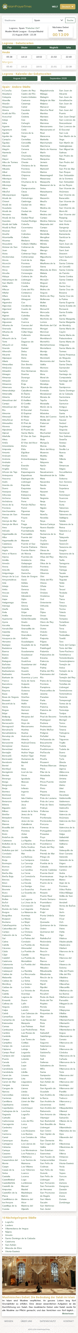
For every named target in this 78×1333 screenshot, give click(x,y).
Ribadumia (45, 974)
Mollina (43, 306)
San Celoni (45, 1131)
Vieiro (62, 928)
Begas (5, 710)
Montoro (44, 368)
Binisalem (7, 817)
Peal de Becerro (48, 716)
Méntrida (44, 240)
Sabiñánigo (46, 1036)
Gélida (24, 583)
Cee (23, 120)
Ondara (44, 593)
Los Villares (27, 1166)
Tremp (62, 736)
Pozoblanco (46, 844)
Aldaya (5, 276)
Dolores (25, 361)
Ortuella (44, 619)
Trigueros (63, 739)
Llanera (25, 1085)
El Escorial (26, 410)
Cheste (24, 162)
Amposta (6, 449)
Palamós (44, 651)
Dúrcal (24, 381)
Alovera (6, 426)
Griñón (24, 638)
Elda (23, 449)
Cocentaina (27, 227)
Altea (4, 439)
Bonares (6, 857)
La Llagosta (27, 909)
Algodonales (8, 319)
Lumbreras (26, 1183)
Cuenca (25, 322)
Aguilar (5, 133)
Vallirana (63, 844)
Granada (25, 625)
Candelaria (7, 1069)
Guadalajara (27, 641)
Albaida (6, 169)
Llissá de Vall (27, 1098)
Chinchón (26, 172)
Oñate (43, 586)
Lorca (24, 1124)
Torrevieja (64, 710)
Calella (5, 994)
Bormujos (6, 863)
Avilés (5, 615)
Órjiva (43, 612)
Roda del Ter (46, 1000)
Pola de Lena (47, 801)
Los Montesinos (29, 1150)
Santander (64, 368)
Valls (61, 847)
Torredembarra (66, 658)
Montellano (45, 348)
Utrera (62, 791)
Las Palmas (27, 1026)
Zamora (63, 1183)
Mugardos (45, 436)
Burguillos (7, 915)
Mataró (43, 195)
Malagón (44, 97)
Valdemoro (64, 801)
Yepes (62, 1173)
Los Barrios (26, 1134)
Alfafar (5, 293)
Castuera (25, 100)
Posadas (44, 834)
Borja (4, 860)
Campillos (7, 1042)
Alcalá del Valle (9, 224)
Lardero (25, 1007)
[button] (67, 6)
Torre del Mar (65, 648)
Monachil (44, 309)
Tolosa (62, 615)
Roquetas (45, 1010)
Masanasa (45, 178)
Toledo (62, 612)
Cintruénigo (27, 198)
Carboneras (8, 1121)
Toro (61, 641)
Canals (5, 1062)
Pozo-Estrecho (47, 840)
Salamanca (45, 1046)
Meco (43, 204)
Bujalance (7, 896)
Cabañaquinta (9, 925)
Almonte (6, 413)
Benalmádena (9, 733)
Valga (62, 834)
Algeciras (6, 306)
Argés (5, 550)
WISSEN (8, 1321)
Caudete (25, 110)
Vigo (61, 935)
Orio (42, 609)
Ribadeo (44, 967)
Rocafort (44, 994)
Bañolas (6, 664)
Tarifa (62, 560)
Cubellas (25, 315)
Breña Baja (7, 876)
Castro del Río (28, 94)
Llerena (25, 1095)
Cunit (23, 338)
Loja (23, 1117)
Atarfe (5, 609)
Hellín (24, 703)
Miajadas (44, 247)
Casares (6, 1153)
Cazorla (25, 113)
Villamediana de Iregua (16, 1228)
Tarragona (64, 563)
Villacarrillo (64, 987)
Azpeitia (6, 632)
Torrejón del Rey (67, 677)
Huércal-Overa (28, 742)
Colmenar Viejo (28, 253)
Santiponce (65, 387)
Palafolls (44, 645)
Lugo (23, 1179)
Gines (24, 602)
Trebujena (64, 733)
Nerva (43, 504)
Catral (24, 107)
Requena (44, 954)
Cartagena (7, 1144)
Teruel (62, 589)
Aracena (6, 478)
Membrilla (44, 234)
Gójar (24, 612)
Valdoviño (64, 808)
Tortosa (63, 726)
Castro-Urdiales (28, 97)
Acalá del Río (9, 113)
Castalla (6, 1176)
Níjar (42, 511)
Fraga (24, 524)
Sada (43, 1039)
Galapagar (26, 563)
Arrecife (6, 570)
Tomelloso (64, 622)
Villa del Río (65, 974)
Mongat (44, 328)
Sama (43, 1072)
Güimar (24, 700)
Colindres (26, 234)
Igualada (25, 778)
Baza (4, 694)
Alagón (5, 149)
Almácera (6, 368)
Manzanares (46, 126)
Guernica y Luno (29, 677)
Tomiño (62, 625)
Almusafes (7, 423)
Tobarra (63, 606)
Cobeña (25, 224)
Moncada (44, 312)
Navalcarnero (46, 472)
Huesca (25, 746)
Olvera (43, 583)
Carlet (5, 1131)
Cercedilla (26, 143)
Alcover (6, 266)
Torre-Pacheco (66, 651)
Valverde (63, 857)
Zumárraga (64, 1202)
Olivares (44, 570)
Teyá (61, 596)
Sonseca (63, 485)
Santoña (63, 400)
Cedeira (25, 116)
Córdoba (25, 283)
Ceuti (23, 152)
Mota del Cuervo (48, 416)
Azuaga (6, 635)
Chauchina (26, 159)
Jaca (23, 804)
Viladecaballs (65, 941)
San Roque (65, 172)
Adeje (5, 120)
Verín (61, 912)
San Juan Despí (67, 116)
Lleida (24, 1091)
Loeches (25, 1111)
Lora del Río (27, 1121)
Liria (23, 1078)
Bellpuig (6, 716)
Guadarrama (27, 651)
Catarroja (25, 103)
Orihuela (44, 606)
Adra (4, 123)
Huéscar (25, 749)
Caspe (5, 1166)
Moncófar (44, 315)
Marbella (44, 139)
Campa (5, 1039)
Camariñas (7, 1016)
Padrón (43, 635)
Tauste (62, 573)
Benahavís (7, 729)
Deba (24, 351)
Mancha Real (46, 110)
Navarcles (45, 482)
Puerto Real (46, 896)
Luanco (25, 1173)
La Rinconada (28, 974)
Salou (43, 1056)
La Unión (25, 987)
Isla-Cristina (27, 798)
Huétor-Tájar (27, 756)
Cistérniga (26, 201)
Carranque (7, 1140)
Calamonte (7, 964)
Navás (43, 485)
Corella (24, 286)
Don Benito (26, 364)
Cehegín (25, 123)
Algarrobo (7, 302)
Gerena (25, 589)
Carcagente (8, 1124)
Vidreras (63, 925)
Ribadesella (46, 971)
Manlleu (44, 120)
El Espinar (26, 413)
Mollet (43, 302)
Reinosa (44, 948)
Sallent (43, 1049)
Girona (24, 606)
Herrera (25, 713)
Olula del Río (46, 579)
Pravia (43, 850)
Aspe (4, 599)
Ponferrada (45, 817)
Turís (61, 759)
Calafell (6, 958)
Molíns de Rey (47, 296)
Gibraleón (26, 596)
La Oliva (25, 928)
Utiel (61, 788)
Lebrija (24, 1049)
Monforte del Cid (48, 325)
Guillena (25, 687)
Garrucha (26, 573)
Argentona (7, 547)
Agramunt (7, 129)
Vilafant (63, 948)
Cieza (24, 191)
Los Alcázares (28, 1131)
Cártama (6, 1147)
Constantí (26, 266)
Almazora (6, 384)
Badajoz (6, 645)
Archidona (7, 501)
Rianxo (43, 961)
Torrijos (62, 713)
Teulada (63, 593)
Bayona (6, 690)
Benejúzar (7, 746)
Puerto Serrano (47, 899)
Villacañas (64, 984)
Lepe (23, 1065)
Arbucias (6, 495)
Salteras (44, 1062)
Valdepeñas (65, 804)
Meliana (44, 231)
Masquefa (45, 182)
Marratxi (44, 165)
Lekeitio (25, 1059)
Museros (44, 452)
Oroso (43, 615)
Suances (63, 498)
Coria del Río (27, 289)
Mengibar (44, 237)
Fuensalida (26, 534)
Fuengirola (26, 527)
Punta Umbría (47, 915)
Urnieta (62, 778)
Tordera (63, 632)
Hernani (25, 710)
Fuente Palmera (29, 547)
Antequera (7, 475)
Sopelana (64, 488)
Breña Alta (7, 873)
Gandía (25, 570)
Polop (43, 814)
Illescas (25, 782)
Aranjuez (6, 491)
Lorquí (24, 1127)
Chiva (24, 178)
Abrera (5, 110)
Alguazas (6, 322)
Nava (42, 469)
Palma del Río (47, 671)
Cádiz (5, 951)
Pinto (42, 788)
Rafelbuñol (45, 938)
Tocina (62, 609)
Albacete (6, 165)
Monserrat (45, 335)
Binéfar (5, 814)
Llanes (24, 1088)
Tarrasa (63, 566)
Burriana (6, 922)
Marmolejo (45, 156)
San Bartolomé (47, 1121)
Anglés (5, 469)
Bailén (5, 658)
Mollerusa (45, 299)
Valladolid (64, 837)
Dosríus (25, 374)
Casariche (7, 1157)
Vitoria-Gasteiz (66, 1163)
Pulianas (44, 909)
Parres (43, 703)
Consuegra (26, 273)
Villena (62, 1153)
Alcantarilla (7, 237)
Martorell (44, 169)
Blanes (5, 824)
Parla (42, 700)
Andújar (6, 465)
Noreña (43, 514)
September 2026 (58, 78)
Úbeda (62, 762)
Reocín (43, 951)
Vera (61, 909)
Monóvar (44, 332)
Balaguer (6, 661)
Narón (43, 465)
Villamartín (64, 1023)
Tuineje (63, 756)
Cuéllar (24, 319)
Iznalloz (25, 801)
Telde (62, 583)
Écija (23, 384)
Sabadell (44, 1033)
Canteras (6, 1098)
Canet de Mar (9, 1082)
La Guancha (27, 889)
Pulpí (42, 912)
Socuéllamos (65, 472)
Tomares (63, 619)
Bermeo (6, 791)
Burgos (5, 912)
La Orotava (26, 932)
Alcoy (5, 270)
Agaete (6, 126)
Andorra (6, 459)
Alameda (6, 152)
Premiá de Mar (47, 853)
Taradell (63, 540)
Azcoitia (6, 625)
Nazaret (44, 491)
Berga (5, 782)
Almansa (6, 377)
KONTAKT (68, 1321)
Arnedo (6, 563)
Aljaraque (7, 358)
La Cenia (25, 873)
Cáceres (6, 948)
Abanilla (6, 100)
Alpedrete (7, 429)
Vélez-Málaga (66, 892)
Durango (25, 377)
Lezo (23, 1069)
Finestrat (25, 514)
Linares (25, 1075)
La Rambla (26, 971)
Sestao (62, 443)
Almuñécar (7, 420)
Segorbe (63, 426)
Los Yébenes (28, 1170)
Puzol (43, 919)
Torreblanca (65, 654)
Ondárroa (45, 596)
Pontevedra (46, 821)
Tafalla (62, 521)
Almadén (6, 371)
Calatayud (7, 971)
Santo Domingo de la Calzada (20, 1238)
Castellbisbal (8, 1179)
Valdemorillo (65, 798)
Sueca (62, 501)
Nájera (43, 459)
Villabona (63, 981)
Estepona (26, 495)
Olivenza (44, 573)
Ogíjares (44, 544)
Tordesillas (64, 635)
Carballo (6, 1117)
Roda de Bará (47, 997)
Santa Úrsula (65, 364)
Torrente (63, 697)
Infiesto (25, 788)
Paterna (44, 707)
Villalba (62, 1013)
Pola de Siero (47, 804)
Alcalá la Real (9, 227)
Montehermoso (47, 345)
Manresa (44, 123)
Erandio (25, 465)
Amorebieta (8, 446)
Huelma (25, 729)
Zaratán (63, 1189)
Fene (23, 501)
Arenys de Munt (10, 524)
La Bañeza (26, 857)
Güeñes (25, 697)
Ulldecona (64, 772)
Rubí (42, 1026)
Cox (23, 302)
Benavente (7, 742)
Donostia (25, 368)
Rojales (43, 1003)
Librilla (24, 1072)
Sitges (62, 469)
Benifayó (6, 769)
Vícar (61, 919)
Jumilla (24, 837)
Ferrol (24, 508)
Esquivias (26, 488)
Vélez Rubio (65, 889)
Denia (24, 354)
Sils (61, 462)
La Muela (26, 919)
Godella (25, 609)
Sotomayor (64, 495)
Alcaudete (7, 244)
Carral (5, 1137)
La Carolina (27, 870)
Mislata (43, 273)
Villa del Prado (66, 971)
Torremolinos (65, 694)
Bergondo (7, 785)
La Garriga (26, 886)
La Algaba (26, 840)
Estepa (24, 491)
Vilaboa (63, 938)
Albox (5, 188)
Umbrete (63, 775)
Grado (24, 622)
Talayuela (64, 537)
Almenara (7, 387)
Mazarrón (44, 198)
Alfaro (5, 296)
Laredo (24, 1010)
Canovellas (7, 1095)
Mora (42, 374)
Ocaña (43, 540)
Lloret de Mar (27, 1101)
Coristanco (26, 293)
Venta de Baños (67, 906)
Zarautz (63, 1192)
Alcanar (6, 231)
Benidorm (7, 762)
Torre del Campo (67, 645)
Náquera (44, 462)
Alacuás (6, 146)
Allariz (5, 361)
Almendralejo (8, 390)
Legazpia (26, 1056)
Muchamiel (45, 433)
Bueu (5, 892)
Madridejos (26, 1192)
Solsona (63, 478)
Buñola (5, 906)
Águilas (6, 143)
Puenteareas (46, 876)
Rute (42, 1029)
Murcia (43, 446)
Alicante (6, 354)
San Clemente (47, 1140)
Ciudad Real (27, 218)
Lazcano (25, 1046)
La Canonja (27, 863)
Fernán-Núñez (28, 504)
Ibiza (23, 769)
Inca (23, 785)
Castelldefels (8, 1183)
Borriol (5, 870)
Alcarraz (6, 240)
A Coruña (6, 90)
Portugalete (46, 831)
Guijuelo (25, 684)
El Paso (25, 420)
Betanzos (7, 801)
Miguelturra (45, 257)
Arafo (5, 482)
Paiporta (44, 638)
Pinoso (43, 785)
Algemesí (6, 309)
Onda (43, 589)
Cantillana (7, 1101)
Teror (61, 586)
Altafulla (6, 436)
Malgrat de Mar (47, 100)
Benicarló (6, 756)
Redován (44, 945)
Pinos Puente (47, 782)
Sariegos (63, 410)
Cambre (6, 1033)
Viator (62, 915)
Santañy (63, 371)
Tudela (62, 746)
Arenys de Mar (9, 521)
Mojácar (44, 286)
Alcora (5, 260)
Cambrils (6, 1036)
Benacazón (8, 723)
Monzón (44, 371)
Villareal (63, 1111)
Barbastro (7, 674)
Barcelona (7, 684)
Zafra (61, 1179)
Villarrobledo (65, 1127)
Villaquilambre (66, 1108)
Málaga (43, 94)
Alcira (5, 253)
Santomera (64, 397)
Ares (4, 527)
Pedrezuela (46, 726)
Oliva (42, 560)
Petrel (43, 756)
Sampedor (45, 1075)
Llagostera (26, 1082)
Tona (61, 628)
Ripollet (43, 987)
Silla (61, 456)
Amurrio (6, 452)
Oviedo (43, 632)
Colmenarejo (27, 257)
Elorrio (24, 456)
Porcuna (44, 824)
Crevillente (26, 306)
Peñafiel (44, 736)
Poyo (42, 837)
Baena (5, 651)
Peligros (44, 733)
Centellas (26, 139)
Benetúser (7, 749)
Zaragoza (64, 1186)
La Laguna (26, 899)
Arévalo (6, 531)
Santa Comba (66, 276)
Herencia (25, 707)
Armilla (5, 560)
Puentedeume (47, 879)
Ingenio (25, 791)
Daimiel (24, 348)
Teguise (63, 579)
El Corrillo (26, 403)
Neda (43, 495)
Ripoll (43, 984)
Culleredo (26, 335)
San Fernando (47, 1183)
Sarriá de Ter (65, 416)
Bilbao (5, 811)
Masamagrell (46, 175)
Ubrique (63, 765)
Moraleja (44, 384)
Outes (43, 628)
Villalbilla (63, 1016)
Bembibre (7, 720)
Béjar (4, 713)
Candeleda (7, 1072)
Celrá (23, 129)
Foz (23, 521)
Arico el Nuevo (9, 553)
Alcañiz (5, 234)
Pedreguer (45, 720)
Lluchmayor (27, 1108)
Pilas (42, 778)
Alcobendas (8, 257)
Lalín (23, 1003)
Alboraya (6, 185)
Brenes (5, 879)
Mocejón (44, 279)
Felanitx (25, 498)
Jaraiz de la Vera (29, 811)
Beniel (5, 765)
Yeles (62, 1170)
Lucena (25, 1176)
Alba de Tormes (10, 162)
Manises (44, 116)
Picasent (44, 762)
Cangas (6, 1085)
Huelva (24, 733)
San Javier (45, 1209)
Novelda (44, 518)
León (23, 1062)
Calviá (5, 1013)
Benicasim (7, 759)
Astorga (6, 606)
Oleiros (43, 547)
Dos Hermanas (28, 371)
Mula (42, 439)
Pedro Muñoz (47, 729)
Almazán (6, 381)
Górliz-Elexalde (28, 619)
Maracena (45, 136)
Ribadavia (45, 964)
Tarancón (63, 544)
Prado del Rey (47, 847)
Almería (6, 397)
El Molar (25, 416)
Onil (42, 599)
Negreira (44, 498)
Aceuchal (6, 116)
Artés (4, 589)
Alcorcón (6, 263)
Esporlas (25, 485)
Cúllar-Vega (27, 332)
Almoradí (6, 416)
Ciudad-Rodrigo (29, 221)
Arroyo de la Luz (10, 576)
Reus (42, 958)
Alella (5, 286)
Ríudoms (44, 990)
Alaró (4, 156)
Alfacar (5, 289)
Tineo (62, 602)
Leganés (25, 1052)
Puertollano (46, 902)
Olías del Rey (47, 557)
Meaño (43, 201)
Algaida (6, 299)
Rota (42, 1023)
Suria (61, 504)
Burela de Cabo (10, 909)
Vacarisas (64, 795)
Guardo (25, 671)
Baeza (5, 654)
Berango (6, 778)
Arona (5, 566)
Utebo (62, 785)
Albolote (6, 182)
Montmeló (45, 358)
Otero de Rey (47, 622)
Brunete (6, 889)
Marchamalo (46, 143)
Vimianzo (63, 1157)
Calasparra (7, 967)
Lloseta (25, 1104)
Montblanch (46, 338)
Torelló (62, 638)
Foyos (24, 518)
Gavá (24, 579)
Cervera (25, 149)
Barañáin (6, 667)
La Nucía (25, 925)
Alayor (5, 159)
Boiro (4, 834)
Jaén (23, 808)
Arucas (5, 593)
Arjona (5, 557)
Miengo (43, 250)
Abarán (6, 103)
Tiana (62, 599)
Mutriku (43, 456)
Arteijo (5, 586)
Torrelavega (65, 681)
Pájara (43, 641)
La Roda (25, 977)
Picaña (43, 759)
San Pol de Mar (67, 169)
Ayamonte (7, 619)
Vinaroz (63, 1160)
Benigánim (7, 772)
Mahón (24, 1196)
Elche (24, 446)
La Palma (26, 935)
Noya (42, 521)
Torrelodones (65, 690)
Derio (23, 358)
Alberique (7, 178)
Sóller (62, 475)
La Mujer (25, 922)
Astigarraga (8, 602)
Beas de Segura (10, 697)
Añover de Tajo (9, 472)
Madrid (24, 1189)
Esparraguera (28, 472)
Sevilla (62, 446)
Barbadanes (8, 671)
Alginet (5, 315)
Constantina (27, 270)
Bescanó (6, 798)
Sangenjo (64, 227)
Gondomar (26, 615)
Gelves (24, 586)
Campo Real (8, 1052)
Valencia (63, 811)
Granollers (26, 635)
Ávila (4, 612)
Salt (42, 1059)
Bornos (5, 866)
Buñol (5, 902)
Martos (43, 172)
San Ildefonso (47, 1206)
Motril (42, 426)
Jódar (24, 834)
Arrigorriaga (8, 573)
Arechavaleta (8, 511)
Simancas (64, 465)
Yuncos (63, 1176)
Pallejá (43, 664)
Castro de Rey (28, 90)
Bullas (5, 899)
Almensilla (7, 394)
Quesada (44, 922)
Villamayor (64, 1026)
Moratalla (44, 403)
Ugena (62, 769)
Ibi (22, 765)
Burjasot (6, 919)
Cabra (5, 941)
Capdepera (7, 1104)
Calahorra (7, 961)
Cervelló (25, 146)
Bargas (5, 687)
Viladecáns (64, 945)
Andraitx (6, 462)
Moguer (44, 283)
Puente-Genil (46, 873)
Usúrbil (62, 782)
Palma (43, 667)
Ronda (43, 1007)
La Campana (27, 860)
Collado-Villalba (29, 244)
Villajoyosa (64, 1010)
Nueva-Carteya (47, 524)
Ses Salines (65, 436)
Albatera (6, 175)
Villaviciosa (64, 1144)
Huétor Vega (27, 752)
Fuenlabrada (27, 531)
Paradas (44, 697)
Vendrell (63, 902)
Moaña (43, 276)
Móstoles (44, 413)
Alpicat (5, 433)
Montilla (44, 354)
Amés (5, 443)
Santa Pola (64, 361)
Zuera (62, 1196)
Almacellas (7, 364)
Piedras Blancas (48, 765)
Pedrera (44, 723)
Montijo (43, 351)
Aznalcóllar (7, 628)
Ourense (44, 625)
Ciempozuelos (28, 188)
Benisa (5, 775)
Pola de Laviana (48, 798)
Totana (62, 729)
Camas (5, 1026)
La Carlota (26, 866)
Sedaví (62, 423)
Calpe (5, 1010)
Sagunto (44, 1042)
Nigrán (43, 508)
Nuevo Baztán (47, 527)
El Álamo (25, 394)
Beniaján (6, 752)
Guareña (25, 674)
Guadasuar (26, 654)
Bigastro (6, 808)
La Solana (26, 984)
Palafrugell (45, 648)
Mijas (42, 260)
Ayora (5, 622)
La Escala (26, 883)
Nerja (42, 501)
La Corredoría (28, 876)
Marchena (45, 146)
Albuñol (6, 191)
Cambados (7, 1029)
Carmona (6, 1134)
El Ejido (25, 407)
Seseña (63, 439)
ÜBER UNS (26, 1321)
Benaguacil (7, 726)
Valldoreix (64, 840)
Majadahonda (47, 90)
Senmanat (64, 433)
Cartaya (6, 1150)
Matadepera (46, 191)
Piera (42, 769)
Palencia (44, 661)
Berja (4, 788)
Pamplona (45, 687)
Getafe (24, 593)
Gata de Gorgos (29, 576)
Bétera (5, 804)
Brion (4, 883)
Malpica (44, 103)
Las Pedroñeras (29, 1029)
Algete (5, 312)
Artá (4, 583)
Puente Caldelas (48, 870)
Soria (61, 491)
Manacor (44, 107)
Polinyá (43, 808)
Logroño (25, 1114)
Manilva (44, 113)
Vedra (62, 873)
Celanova (26, 126)
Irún (23, 795)
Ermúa (24, 469)
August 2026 (19, 78)
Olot (42, 576)
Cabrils (5, 945)
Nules (43, 531)
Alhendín (6, 351)
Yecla (62, 1166)
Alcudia (6, 273)
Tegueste (63, 576)
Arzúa (5, 596)
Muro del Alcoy (47, 449)
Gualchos (26, 661)
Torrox (62, 723)
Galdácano (26, 566)
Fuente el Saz (28, 544)
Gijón (23, 599)
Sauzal (62, 420)
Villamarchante (66, 1020)
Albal (4, 172)
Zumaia (63, 1199)
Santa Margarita (67, 319)
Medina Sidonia (48, 221)
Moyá (43, 429)
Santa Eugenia (66, 302)
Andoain (6, 456)
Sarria (62, 413)
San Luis (63, 133)
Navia (43, 488)
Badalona (7, 648)
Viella (62, 932)
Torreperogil (65, 700)
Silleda (62, 459)
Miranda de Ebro (48, 270)
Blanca (5, 821)
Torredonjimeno (67, 661)
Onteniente (45, 602)
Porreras (44, 827)
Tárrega (63, 570)
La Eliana (26, 879)
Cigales (25, 195)
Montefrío (45, 341)
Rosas (43, 1020)
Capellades (7, 1108)
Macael (24, 1186)
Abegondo (7, 107)
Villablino (63, 977)
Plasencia (45, 795)
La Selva (25, 981)
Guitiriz (24, 694)
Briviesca (6, 886)
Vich (61, 922)
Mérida (43, 244)
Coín (23, 231)
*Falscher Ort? (32, 28)
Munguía (44, 443)
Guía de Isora (28, 681)
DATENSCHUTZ (48, 1321)
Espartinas (26, 475)
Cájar (4, 954)
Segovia (63, 429)
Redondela (45, 941)
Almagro (6, 374)
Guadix (24, 658)
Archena (6, 498)
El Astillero (26, 400)
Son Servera (65, 482)
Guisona (25, 690)
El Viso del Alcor (29, 443)
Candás (6, 1065)
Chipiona (25, 175)
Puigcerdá (45, 906)
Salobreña (45, 1052)
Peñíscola (45, 752)
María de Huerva (48, 149)
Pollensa (44, 811)
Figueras (25, 511)
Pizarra (43, 791)
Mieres (43, 253)
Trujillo (62, 742)
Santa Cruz (64, 286)
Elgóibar (25, 452)
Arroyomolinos (9, 579)
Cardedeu (7, 1127)
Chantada (26, 156)
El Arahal (25, 397)
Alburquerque (9, 195)
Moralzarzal (45, 394)
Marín (43, 152)
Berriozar (6, 795)
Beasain (6, 700)
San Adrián (45, 1078)
